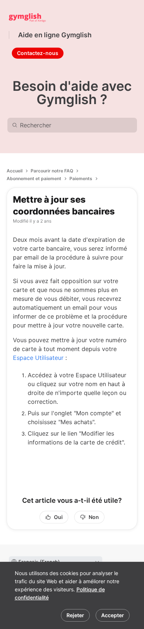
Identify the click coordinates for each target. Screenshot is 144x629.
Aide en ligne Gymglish (55, 35)
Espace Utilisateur (38, 357)
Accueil (15, 170)
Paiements (80, 178)
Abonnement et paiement (34, 178)
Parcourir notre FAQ (52, 170)
